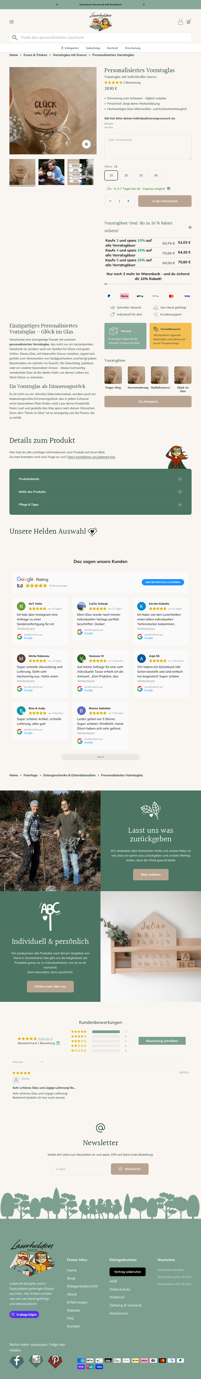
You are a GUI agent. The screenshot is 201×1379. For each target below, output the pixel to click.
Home (13, 55)
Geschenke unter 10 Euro (175, 1277)
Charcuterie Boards (171, 1270)
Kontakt (73, 1326)
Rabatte (73, 1310)
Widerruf (117, 1297)
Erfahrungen (77, 1302)
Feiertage (31, 775)
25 (141, 175)
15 (111, 175)
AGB (113, 1281)
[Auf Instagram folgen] (36, 1361)
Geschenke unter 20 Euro (175, 1284)
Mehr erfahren (151, 874)
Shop (71, 1278)
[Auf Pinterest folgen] (55, 1362)
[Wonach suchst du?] (15, 37)
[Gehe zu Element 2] (51, 172)
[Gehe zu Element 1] (22, 172)
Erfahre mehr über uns (50, 986)
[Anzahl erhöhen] (128, 200)
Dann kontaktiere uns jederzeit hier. (92, 457)
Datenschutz (120, 1289)
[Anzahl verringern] (110, 200)
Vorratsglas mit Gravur (70, 55)
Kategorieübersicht (82, 1286)
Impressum (119, 1313)
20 (126, 175)
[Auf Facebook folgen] (16, 1362)
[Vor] (144, 4)
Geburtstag (93, 48)
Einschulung (132, 48)
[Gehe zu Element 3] (80, 172)
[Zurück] (57, 4)
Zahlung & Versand (125, 1305)
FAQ (70, 1318)
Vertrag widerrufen (127, 1272)
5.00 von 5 (45, 1039)
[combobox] (105, 37)
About (72, 1294)
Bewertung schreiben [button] (162, 1041)
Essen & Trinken (35, 55)
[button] (113, 82)
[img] (21, 1073)
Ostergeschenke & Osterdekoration (69, 775)
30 (156, 175)
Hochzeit (112, 48)
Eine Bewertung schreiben (163, 582)
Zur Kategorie (148, 401)
